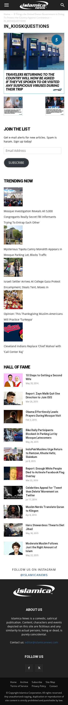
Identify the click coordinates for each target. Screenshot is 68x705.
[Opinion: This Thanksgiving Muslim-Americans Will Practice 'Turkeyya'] (13, 308)
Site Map (50, 682)
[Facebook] (29, 668)
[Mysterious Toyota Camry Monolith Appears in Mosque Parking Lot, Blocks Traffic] (13, 243)
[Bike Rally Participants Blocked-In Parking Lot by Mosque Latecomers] (13, 435)
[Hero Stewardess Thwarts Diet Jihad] (13, 530)
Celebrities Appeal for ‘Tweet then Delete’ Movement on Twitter (44, 491)
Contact (53, 686)
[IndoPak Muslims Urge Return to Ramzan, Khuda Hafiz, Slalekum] (13, 454)
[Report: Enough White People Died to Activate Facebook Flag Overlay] (13, 473)
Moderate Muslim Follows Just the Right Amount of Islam (42, 547)
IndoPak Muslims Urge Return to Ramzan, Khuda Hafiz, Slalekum (44, 453)
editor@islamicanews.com (41, 642)
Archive (24, 682)
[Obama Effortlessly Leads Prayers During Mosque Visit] (13, 416)
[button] (6, 5)
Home (7, 14)
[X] (39, 668)
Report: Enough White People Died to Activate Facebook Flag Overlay (45, 472)
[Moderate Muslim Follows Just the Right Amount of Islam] (13, 548)
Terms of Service (19, 686)
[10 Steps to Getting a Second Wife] (13, 380)
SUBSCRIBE (16, 163)
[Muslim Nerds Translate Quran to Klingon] (13, 511)
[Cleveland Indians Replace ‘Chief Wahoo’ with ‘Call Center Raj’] (13, 340)
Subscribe (37, 682)
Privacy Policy (39, 686)
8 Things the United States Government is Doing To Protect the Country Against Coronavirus (34, 16)
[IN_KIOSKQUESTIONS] (34, 92)
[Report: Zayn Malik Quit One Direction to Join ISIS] (13, 398)
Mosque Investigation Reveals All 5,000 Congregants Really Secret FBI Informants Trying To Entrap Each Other (30, 216)
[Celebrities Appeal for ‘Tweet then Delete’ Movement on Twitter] (13, 492)
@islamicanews (34, 575)
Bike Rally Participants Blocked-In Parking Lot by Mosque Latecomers (41, 434)
